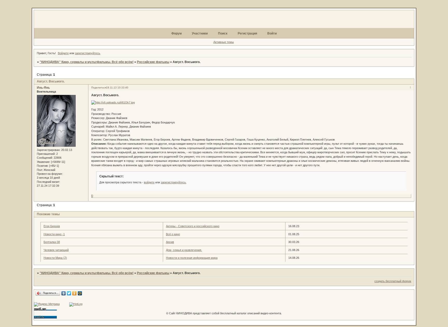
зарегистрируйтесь (87, 53)
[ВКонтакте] (63, 293)
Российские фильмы (153, 62)
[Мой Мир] (80, 293)
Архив (170, 241)
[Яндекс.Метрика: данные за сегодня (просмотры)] (47, 304)
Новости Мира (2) (55, 257)
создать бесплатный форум (392, 281)
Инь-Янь (43, 87)
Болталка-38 (52, 241)
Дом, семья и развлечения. (184, 250)
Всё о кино (173, 234)
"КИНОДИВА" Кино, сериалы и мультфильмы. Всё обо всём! (87, 62)
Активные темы (223, 42)
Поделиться (98, 87)
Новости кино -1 (54, 234)
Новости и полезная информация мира (192, 257)
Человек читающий (56, 250)
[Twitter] (69, 293)
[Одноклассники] (74, 293)
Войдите (63, 53)
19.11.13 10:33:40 (117, 87)
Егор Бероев (52, 226)
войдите (149, 182)
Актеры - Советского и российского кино (192, 226)
